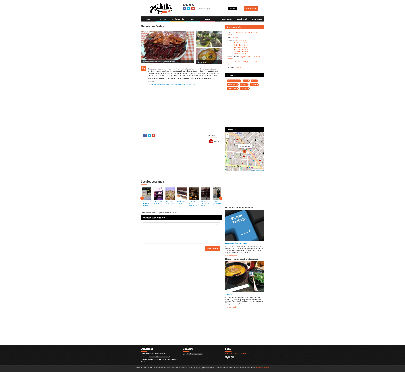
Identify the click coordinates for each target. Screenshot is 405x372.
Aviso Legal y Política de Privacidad (236, 354)
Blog (192, 19)
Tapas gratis (232, 88)
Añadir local (242, 19)
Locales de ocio (178, 19)
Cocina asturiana (233, 81)
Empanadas (231, 85)
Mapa (207, 19)
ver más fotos (201, 62)
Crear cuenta (257, 19)
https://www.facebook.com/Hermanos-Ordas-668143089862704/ (173, 85)
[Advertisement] (184, 108)
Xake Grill (229, 294)
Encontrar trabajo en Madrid (236, 243)
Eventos (163, 19)
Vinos (253, 81)
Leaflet (253, 170)
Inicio (148, 19)
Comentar (212, 248)
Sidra (245, 81)
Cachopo (243, 88)
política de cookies (262, 367)
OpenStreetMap (260, 170)
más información (231, 256)
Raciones (253, 85)
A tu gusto (250, 8)
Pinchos (243, 85)
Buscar (232, 8)
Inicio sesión (227, 19)
